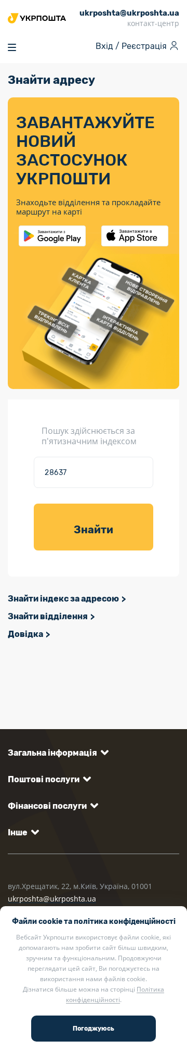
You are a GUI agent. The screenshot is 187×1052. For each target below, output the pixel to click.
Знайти (93, 529)
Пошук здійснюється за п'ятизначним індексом (89, 435)
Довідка (25, 634)
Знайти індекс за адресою (63, 599)
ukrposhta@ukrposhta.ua (52, 899)
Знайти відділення (48, 616)
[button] (56, 753)
